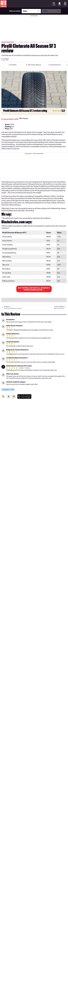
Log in (59, 5)
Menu (65, 5)
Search (53, 5)
